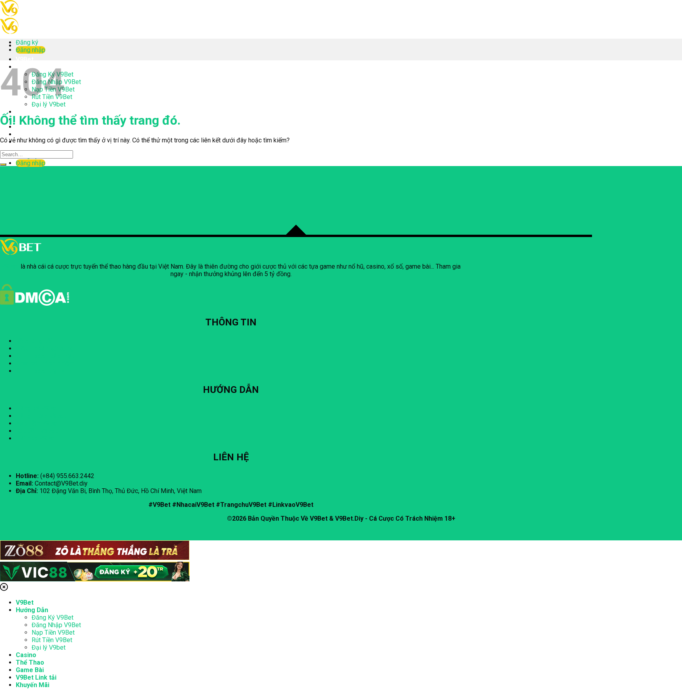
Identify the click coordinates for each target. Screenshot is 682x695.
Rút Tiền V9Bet (52, 640)
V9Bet (25, 59)
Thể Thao (30, 662)
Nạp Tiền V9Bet (53, 632)
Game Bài (30, 670)
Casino (26, 112)
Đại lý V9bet (49, 647)
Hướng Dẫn (32, 610)
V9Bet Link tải (36, 134)
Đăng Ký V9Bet (52, 617)
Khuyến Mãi (32, 685)
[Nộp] (3, 164)
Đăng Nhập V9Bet (56, 625)
